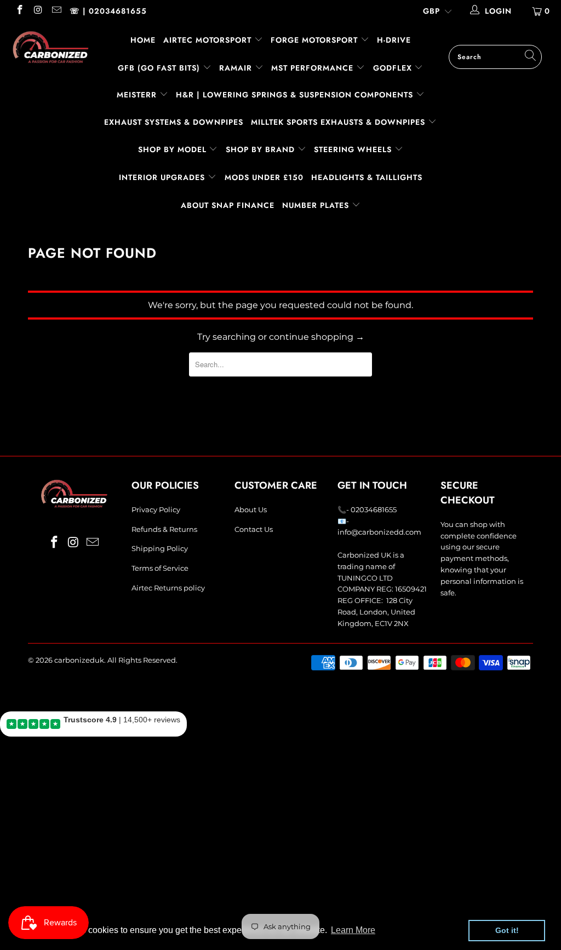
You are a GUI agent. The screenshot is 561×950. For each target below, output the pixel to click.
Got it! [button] (507, 930)
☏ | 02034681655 (108, 10)
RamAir (237, 67)
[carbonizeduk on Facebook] (19, 11)
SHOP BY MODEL (172, 149)
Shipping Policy (159, 548)
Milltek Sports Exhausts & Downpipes (339, 122)
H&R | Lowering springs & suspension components (296, 94)
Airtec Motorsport (207, 39)
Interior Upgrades (163, 177)
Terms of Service (159, 568)
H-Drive (394, 39)
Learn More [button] (353, 930)
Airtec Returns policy (168, 587)
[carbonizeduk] (50, 47)
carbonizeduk (79, 660)
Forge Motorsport (314, 39)
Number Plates (317, 205)
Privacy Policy (155, 509)
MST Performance (313, 67)
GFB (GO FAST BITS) (160, 67)
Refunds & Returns (164, 529)
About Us (250, 509)
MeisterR (138, 94)
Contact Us (253, 529)
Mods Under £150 (264, 177)
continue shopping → (316, 337)
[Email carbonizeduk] (55, 11)
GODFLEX (394, 67)
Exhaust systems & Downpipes (173, 122)
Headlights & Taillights (366, 177)
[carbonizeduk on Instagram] (37, 11)
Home (143, 39)
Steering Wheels (354, 149)
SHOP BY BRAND (261, 149)
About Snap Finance (227, 205)
